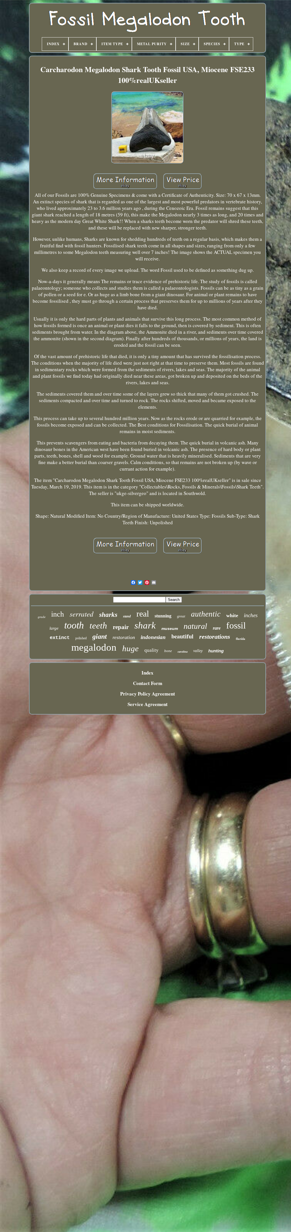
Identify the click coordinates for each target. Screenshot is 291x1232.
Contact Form (147, 683)
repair (121, 627)
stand (127, 616)
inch (57, 614)
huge (130, 648)
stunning (163, 615)
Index (147, 672)
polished (81, 638)
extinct (60, 637)
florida (240, 638)
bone (168, 651)
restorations (214, 636)
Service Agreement (148, 704)
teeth (98, 625)
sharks (108, 614)
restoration (124, 637)
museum (169, 628)
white (232, 615)
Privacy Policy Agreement (147, 693)
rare (217, 628)
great (181, 616)
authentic (206, 614)
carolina (183, 651)
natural (195, 626)
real (142, 613)
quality (151, 650)
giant (99, 636)
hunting (216, 650)
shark (145, 625)
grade (41, 617)
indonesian (153, 637)
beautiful (182, 636)
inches (250, 615)
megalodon (94, 647)
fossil (236, 625)
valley (198, 651)
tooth (74, 625)
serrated (81, 614)
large (54, 628)
